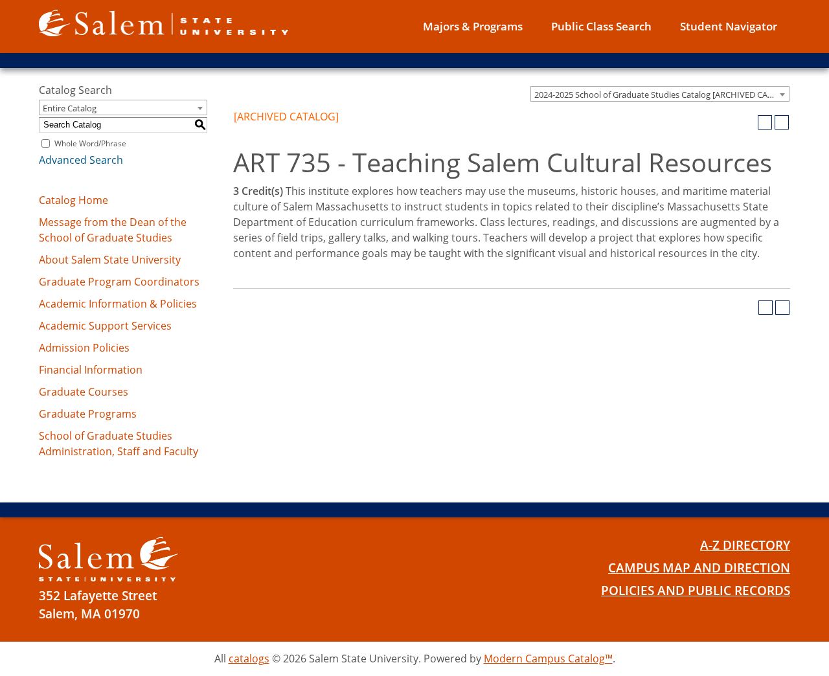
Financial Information (90, 370)
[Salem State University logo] (163, 22)
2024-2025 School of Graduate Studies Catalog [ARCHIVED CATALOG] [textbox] (661, 94)
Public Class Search (601, 26)
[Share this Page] (748, 122)
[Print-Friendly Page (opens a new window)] (765, 122)
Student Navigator (728, 26)
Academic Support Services (105, 326)
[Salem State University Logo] (108, 559)
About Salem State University (110, 260)
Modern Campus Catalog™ (548, 658)
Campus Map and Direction (699, 567)
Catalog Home (73, 200)
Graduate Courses (83, 392)
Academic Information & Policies (118, 304)
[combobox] (659, 94)
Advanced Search (81, 160)
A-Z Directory (745, 545)
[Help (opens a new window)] (782, 122)
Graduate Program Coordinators (119, 282)
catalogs (249, 658)
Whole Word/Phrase (90, 143)
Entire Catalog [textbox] (70, 108)
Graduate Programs (88, 414)
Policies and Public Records (695, 590)
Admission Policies (84, 348)
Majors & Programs (473, 26)
